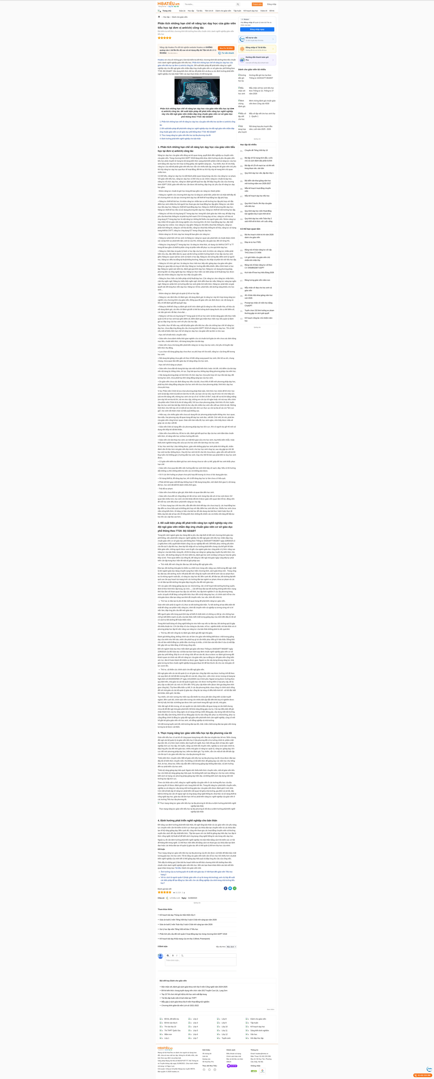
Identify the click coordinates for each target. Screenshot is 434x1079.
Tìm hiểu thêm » (173, 53)
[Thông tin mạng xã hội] (232, 1068)
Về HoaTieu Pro (208, 1062)
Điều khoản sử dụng (233, 1053)
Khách (246, 19)
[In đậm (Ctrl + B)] (173, 955)
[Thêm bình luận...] (200, 962)
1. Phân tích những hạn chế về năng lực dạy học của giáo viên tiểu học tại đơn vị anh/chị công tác (197, 123)
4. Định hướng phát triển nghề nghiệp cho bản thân (180, 139)
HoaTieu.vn (168, 1048)
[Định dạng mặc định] (182, 955)
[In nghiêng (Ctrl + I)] (177, 955)
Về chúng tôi (206, 1053)
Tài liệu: (178, 868)
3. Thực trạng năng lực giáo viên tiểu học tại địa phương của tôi (185, 135)
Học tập (166, 17)
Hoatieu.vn (159, 17)
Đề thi (272, 11)
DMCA (228, 1062)
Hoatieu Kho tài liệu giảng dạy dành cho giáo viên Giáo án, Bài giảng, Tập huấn (168, 4)
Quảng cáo (206, 1059)
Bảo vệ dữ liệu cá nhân (234, 1059)
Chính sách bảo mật (233, 1056)
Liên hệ (205, 1056)
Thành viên (257, 4)
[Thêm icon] (168, 955)
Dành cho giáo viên (180, 17)
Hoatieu (161, 60)
